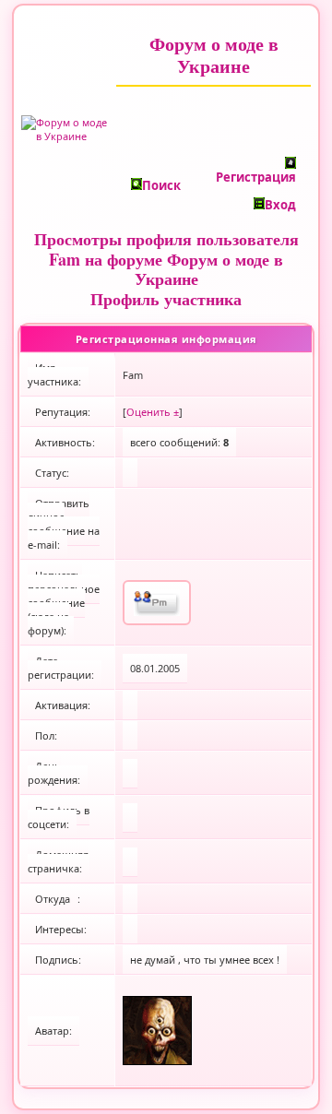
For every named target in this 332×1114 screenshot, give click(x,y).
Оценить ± (152, 412)
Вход (280, 204)
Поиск (161, 185)
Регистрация (256, 177)
